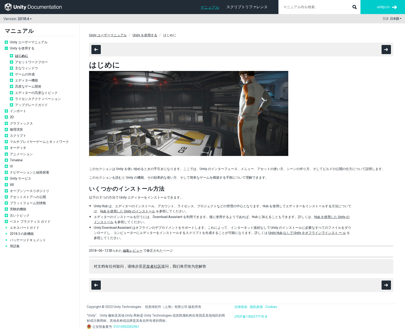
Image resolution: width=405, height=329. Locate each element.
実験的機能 (18, 209)
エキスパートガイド (24, 227)
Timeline (16, 160)
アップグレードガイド (31, 105)
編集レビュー (132, 250)
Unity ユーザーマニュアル (29, 42)
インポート (18, 111)
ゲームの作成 (25, 74)
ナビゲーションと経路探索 (29, 172)
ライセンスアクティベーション (38, 99)
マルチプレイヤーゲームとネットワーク (39, 142)
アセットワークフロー (31, 62)
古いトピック (20, 215)
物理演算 (16, 129)
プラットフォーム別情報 (28, 203)
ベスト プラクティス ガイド (30, 221)
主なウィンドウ (26, 68)
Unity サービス (20, 178)
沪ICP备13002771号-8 (250, 316)
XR (12, 185)
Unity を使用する (22, 48)
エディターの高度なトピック (36, 93)
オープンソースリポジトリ (29, 191)
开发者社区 (151, 266)
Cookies (271, 307)
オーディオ (18, 148)
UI (11, 166)
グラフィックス (21, 123)
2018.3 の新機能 (22, 234)
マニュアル (209, 7)
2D (12, 117)
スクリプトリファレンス (247, 7)
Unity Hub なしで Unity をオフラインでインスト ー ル (307, 233)
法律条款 (241, 307)
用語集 (15, 246)
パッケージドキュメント (28, 240)
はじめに (21, 56)
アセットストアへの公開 (28, 197)
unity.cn (383, 7)
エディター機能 (26, 80)
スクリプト (18, 135)
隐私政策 (256, 307)
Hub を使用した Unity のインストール (127, 211)
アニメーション (21, 154)
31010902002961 (126, 327)
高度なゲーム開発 (28, 86)
